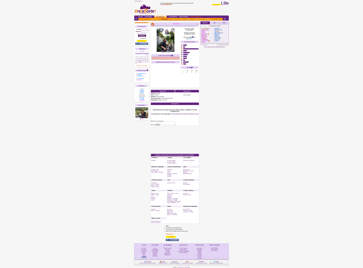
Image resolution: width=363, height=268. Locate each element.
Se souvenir (143, 38)
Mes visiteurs (214, 249)
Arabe (168, 171)
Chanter (185, 183)
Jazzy (152, 200)
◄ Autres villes (138, 1)
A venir (155, 248)
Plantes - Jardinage (172, 214)
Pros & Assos (144, 249)
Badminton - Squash (188, 171)
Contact (144, 256)
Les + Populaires (155, 250)
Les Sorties (148, 17)
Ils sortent (180, 19)
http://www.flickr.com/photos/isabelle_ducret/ (185, 114)
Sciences (169, 194)
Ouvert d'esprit (155, 171)
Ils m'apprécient (214, 250)
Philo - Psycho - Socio (172, 193)
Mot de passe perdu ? (142, 33)
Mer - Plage (170, 210)
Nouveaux (188, 19)
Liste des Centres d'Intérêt (183, 251)
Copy (157, 124)
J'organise (199, 252)
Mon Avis (199, 254)
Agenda (199, 251)
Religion (169, 197)
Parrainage (199, 248)
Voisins (224, 22)
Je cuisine (185, 193)
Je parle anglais (171, 161)
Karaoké (153, 209)
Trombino (172, 19)
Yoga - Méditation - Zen (173, 202)
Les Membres (160, 17)
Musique (153, 198)
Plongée (185, 172)
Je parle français (171, 160)
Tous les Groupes (183, 248)
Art (152, 196)
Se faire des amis (154, 19)
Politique (169, 196)
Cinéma (153, 197)
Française (169, 169)
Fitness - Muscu (155, 185)
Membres (205, 22)
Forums (144, 250)
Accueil (144, 248)
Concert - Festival (187, 210)
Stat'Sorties (155, 256)
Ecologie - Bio (154, 169)
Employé (153, 160)
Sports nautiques (187, 173)
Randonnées (186, 169)
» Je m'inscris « (216, 4)
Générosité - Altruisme (188, 160)
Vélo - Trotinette (155, 184)
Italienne (169, 176)
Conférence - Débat (188, 212)
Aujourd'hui (155, 249)
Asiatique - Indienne (172, 173)
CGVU (143, 252)
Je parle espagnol (171, 163)
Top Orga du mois (141, 70)
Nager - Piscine (155, 186)
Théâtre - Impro (155, 194)
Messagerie (199, 249)
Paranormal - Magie (172, 200)
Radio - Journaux (155, 210)
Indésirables (199, 258)
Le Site (140, 17)
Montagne (169, 212)
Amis (214, 22)
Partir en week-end (156, 221)
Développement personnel (174, 201)
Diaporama (155, 251)
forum (227, 44)
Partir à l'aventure (155, 222)
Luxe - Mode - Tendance (157, 172)
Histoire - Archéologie (172, 198)
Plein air (169, 209)
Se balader (154, 183)
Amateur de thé (187, 194)
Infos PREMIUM (214, 248)
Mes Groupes (183, 249)
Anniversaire (186, 209)
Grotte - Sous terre (171, 213)
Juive (168, 172)
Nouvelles (155, 253)
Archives (155, 254)
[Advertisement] (194, 10)
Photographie (186, 184)
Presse (144, 253)
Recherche (165, 19)
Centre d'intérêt (183, 252)
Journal (199, 253)
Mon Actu (199, 250)
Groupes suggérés (183, 250)
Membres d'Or (198, 19)
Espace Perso (183, 17)
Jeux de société (171, 183)
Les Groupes (173, 17)
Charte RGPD (144, 251)
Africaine (169, 175)
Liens (144, 254)
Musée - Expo (154, 193)
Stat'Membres (207, 19)
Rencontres (199, 256)
